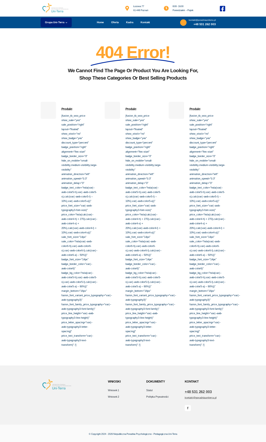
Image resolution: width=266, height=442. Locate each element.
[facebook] (188, 408)
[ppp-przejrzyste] (55, 3)
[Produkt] (48, 110)
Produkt (66, 109)
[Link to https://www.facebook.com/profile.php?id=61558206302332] (222, 9)
